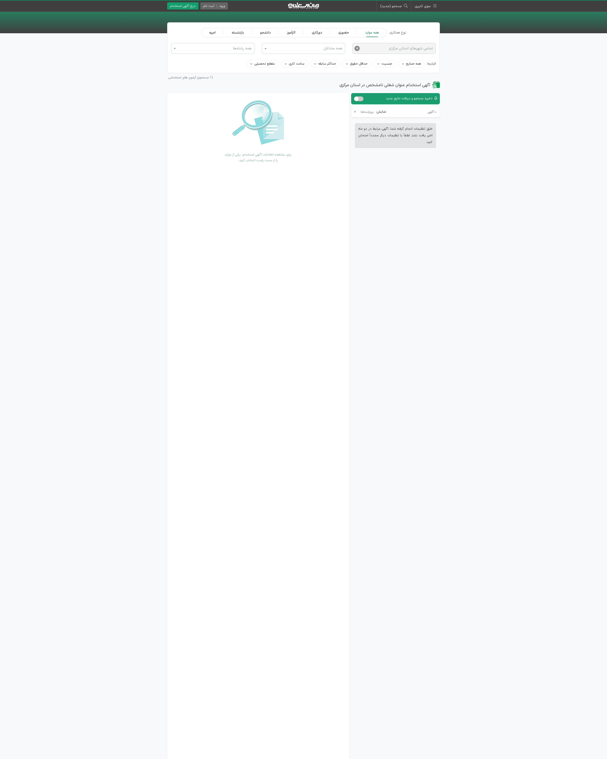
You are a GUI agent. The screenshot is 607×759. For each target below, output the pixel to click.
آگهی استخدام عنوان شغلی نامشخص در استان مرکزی (385, 85)
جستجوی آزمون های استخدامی (189, 77)
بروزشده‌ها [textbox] (367, 111)
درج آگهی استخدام (183, 6)
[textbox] (212, 48)
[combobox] (213, 48)
